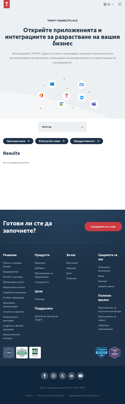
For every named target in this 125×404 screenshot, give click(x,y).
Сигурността (42, 282)
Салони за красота (13, 311)
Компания (72, 262)
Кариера (71, 268)
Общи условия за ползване (50, 395)
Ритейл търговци (13, 276)
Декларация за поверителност (84, 395)
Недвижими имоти (14, 287)
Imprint (29, 395)
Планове (40, 299)
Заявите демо (106, 286)
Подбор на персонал (14, 292)
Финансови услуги (13, 282)
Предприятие (11, 271)
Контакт (102, 281)
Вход (101, 276)
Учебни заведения (13, 297)
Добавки (40, 268)
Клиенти (71, 278)
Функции (40, 262)
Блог (69, 273)
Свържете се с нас (103, 226)
